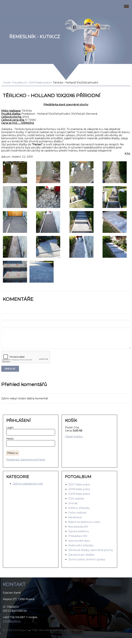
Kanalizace (75, 517)
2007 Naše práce (79, 484)
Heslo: (9, 438)
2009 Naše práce (40, 82)
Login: (9, 427)
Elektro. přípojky (79, 507)
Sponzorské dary (79, 540)
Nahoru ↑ (79, 630)
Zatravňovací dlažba (81, 554)
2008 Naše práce (79, 489)
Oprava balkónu (78, 531)
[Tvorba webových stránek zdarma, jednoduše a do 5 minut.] (29, 630)
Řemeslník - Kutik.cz (34, 36)
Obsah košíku (74, 436)
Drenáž (73, 503)
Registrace (13, 459)
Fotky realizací (77, 512)
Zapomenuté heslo (32, 459)
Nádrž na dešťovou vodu (84, 522)
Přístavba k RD (77, 536)
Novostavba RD (78, 526)
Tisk (34, 630)
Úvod (6, 82)
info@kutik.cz (12, 621)
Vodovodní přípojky (81, 545)
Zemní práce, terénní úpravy (86, 559)
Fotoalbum (19, 82)
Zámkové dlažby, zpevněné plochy (90, 550)
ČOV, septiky (76, 498)
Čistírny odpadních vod (28, 483)
